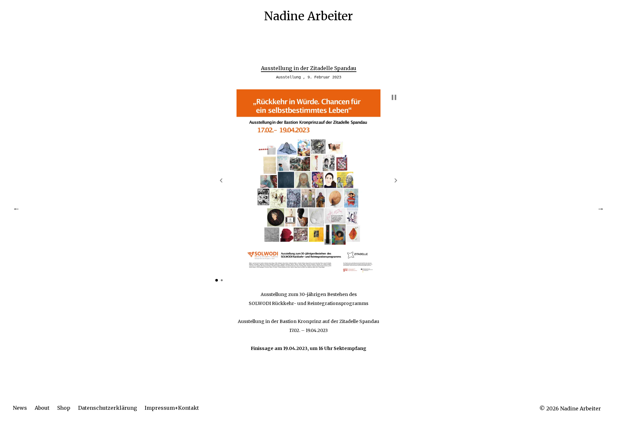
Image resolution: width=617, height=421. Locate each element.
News (20, 408)
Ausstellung (288, 77)
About (42, 408)
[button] (221, 180)
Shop (63, 408)
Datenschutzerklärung (107, 408)
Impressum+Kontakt (172, 408)
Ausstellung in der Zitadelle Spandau (308, 68)
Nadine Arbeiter (308, 16)
